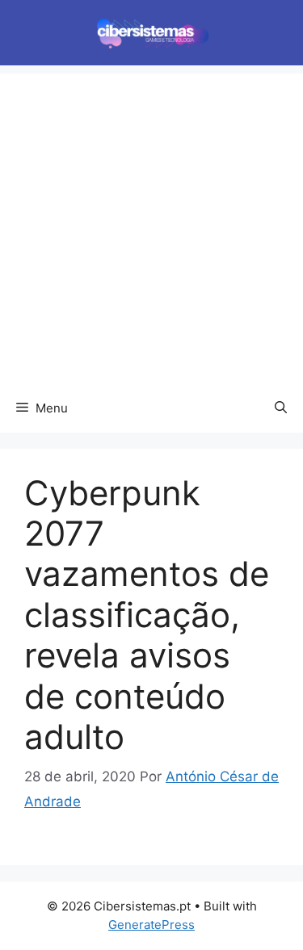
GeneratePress (151, 924)
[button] (281, 408)
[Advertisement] (151, 224)
